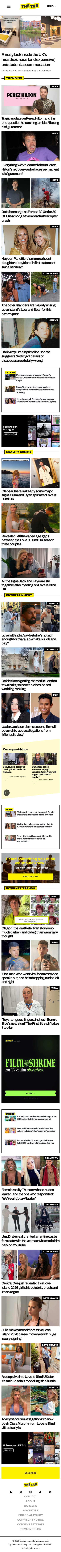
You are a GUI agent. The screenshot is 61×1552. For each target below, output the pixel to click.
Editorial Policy (30, 1515)
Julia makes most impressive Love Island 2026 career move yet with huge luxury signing (28, 1334)
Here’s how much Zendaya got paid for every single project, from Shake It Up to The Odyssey (36, 400)
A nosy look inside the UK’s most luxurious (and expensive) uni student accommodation (28, 59)
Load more (30, 1473)
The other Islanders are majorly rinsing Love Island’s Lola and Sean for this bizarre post (28, 309)
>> (6, 792)
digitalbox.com (33, 1548)
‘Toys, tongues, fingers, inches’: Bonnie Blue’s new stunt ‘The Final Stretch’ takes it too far (30, 1023)
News (23, 776)
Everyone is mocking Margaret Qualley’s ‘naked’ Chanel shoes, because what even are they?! (35, 378)
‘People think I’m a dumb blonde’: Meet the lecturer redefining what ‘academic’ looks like (36, 1129)
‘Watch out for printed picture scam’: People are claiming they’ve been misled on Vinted (35, 813)
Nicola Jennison (43, 779)
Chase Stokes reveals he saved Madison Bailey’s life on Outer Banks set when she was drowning (35, 390)
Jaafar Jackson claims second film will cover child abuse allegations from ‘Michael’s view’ (28, 731)
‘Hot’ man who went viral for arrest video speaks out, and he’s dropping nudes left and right (30, 978)
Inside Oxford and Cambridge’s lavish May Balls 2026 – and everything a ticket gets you (35, 1141)
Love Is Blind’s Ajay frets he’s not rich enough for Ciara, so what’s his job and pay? (28, 639)
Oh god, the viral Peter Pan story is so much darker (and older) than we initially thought (29, 932)
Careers (30, 1505)
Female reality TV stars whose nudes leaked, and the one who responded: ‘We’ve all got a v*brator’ (27, 1194)
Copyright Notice (30, 1519)
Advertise (30, 1510)
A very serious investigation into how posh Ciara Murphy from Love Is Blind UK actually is (28, 1423)
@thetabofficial (10, 434)
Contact (30, 1496)
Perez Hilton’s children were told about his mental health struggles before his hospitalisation (34, 839)
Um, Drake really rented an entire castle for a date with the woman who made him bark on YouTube (30, 1240)
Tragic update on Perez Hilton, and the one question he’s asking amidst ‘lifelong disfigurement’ (30, 122)
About (30, 1501)
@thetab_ (8, 1450)
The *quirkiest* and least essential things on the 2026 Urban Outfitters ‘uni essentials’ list (36, 1117)
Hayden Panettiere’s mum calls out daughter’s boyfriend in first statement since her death (28, 263)
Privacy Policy (30, 1529)
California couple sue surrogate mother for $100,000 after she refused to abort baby (35, 825)
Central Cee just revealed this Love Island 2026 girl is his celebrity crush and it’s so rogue (29, 1287)
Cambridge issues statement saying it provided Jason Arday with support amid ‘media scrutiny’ (44, 772)
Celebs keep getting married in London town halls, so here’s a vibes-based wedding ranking (29, 685)
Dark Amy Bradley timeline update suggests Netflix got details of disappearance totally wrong (25, 356)
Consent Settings (30, 1524)
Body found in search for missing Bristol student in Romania (14, 769)
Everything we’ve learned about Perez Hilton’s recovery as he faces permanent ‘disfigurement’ (30, 169)
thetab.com (25, 1541)
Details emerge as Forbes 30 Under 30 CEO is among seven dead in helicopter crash (29, 216)
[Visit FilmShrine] (30, 1069)
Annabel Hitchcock (15, 776)
